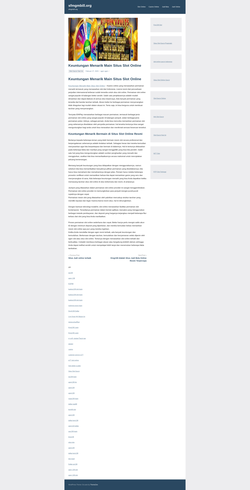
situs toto (71, 442)
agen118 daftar (73, 426)
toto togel (71, 459)
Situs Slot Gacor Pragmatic (163, 43)
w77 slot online (73, 360)
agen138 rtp (72, 382)
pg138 (70, 273)
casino (70, 349)
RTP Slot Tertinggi (160, 172)
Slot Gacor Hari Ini (76, 71)
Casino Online (154, 7)
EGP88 (70, 284)
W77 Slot (157, 153)
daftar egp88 (72, 404)
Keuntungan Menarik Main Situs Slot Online (86, 86)
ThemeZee (94, 485)
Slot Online (142, 7)
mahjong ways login (75, 305)
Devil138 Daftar (73, 311)
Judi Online (176, 7)
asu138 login (72, 431)
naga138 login (73, 398)
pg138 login (72, 377)
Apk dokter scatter (74, 366)
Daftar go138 (72, 464)
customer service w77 (75, 355)
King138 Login (73, 327)
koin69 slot (72, 409)
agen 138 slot (73, 470)
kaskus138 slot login (75, 289)
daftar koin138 (73, 420)
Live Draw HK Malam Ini (76, 316)
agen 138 (71, 278)
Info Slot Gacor (159, 117)
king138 (71, 437)
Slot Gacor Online (160, 98)
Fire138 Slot (158, 25)
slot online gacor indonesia (163, 62)
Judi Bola (165, 7)
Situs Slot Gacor (74, 371)
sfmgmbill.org (80, 6)
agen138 (71, 388)
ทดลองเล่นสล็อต (74, 322)
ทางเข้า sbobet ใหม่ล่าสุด (77, 338)
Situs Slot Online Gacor (162, 80)
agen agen (104, 71)
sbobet (70, 344)
